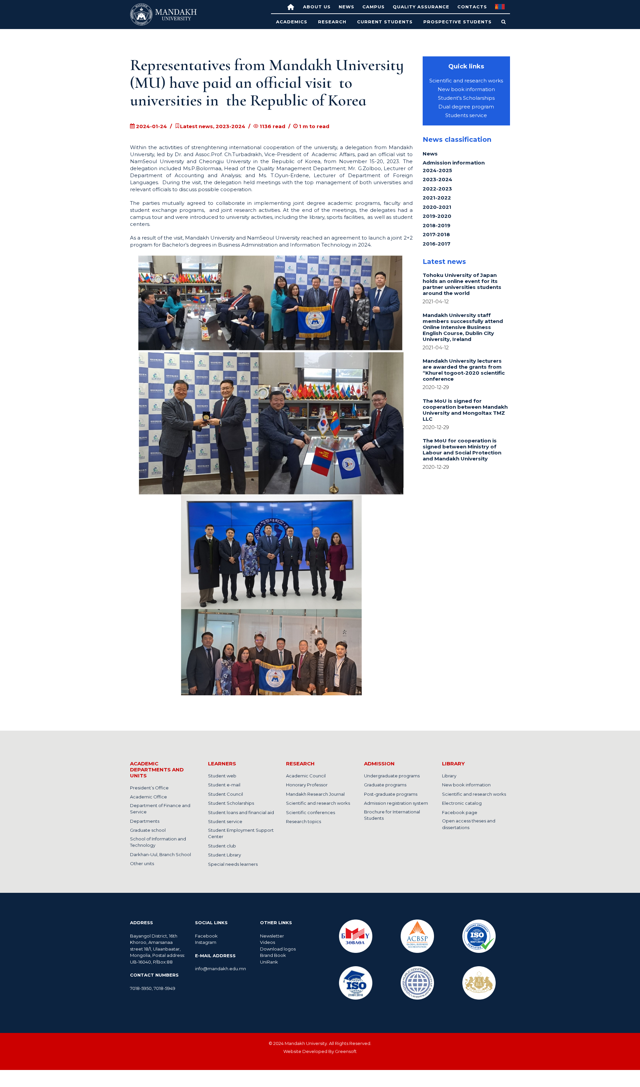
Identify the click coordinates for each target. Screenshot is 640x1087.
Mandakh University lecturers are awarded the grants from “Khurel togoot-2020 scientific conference (464, 370)
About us (317, 6)
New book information (466, 89)
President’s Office (149, 787)
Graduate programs (385, 784)
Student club (222, 845)
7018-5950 (141, 988)
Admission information (454, 162)
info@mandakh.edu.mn (220, 968)
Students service (466, 115)
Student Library (224, 854)
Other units (142, 863)
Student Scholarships (231, 803)
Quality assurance (421, 6)
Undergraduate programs (392, 775)
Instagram (205, 942)
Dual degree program (466, 106)
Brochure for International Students (392, 815)
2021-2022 (437, 198)
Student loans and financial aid (241, 812)
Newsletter (272, 936)
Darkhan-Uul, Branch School (160, 854)
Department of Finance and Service (160, 809)
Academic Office (148, 796)
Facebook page (459, 812)
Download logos (278, 949)
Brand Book (273, 955)
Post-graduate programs (390, 794)
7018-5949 (164, 988)
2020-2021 (437, 207)
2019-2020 (437, 216)
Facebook (206, 936)
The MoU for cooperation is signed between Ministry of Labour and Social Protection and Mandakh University (462, 449)
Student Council (225, 794)
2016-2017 (436, 244)
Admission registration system (396, 803)
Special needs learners (233, 864)
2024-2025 (437, 170)
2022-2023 (437, 189)
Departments (144, 821)
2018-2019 (436, 225)
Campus (373, 6)
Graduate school (148, 830)
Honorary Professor (307, 784)
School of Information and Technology (158, 842)
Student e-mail (224, 784)
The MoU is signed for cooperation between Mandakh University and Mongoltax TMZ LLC (465, 410)
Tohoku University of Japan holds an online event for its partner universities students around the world (462, 284)
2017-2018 (436, 234)
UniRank (269, 962)
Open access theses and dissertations (468, 824)
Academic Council (306, 775)
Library (449, 775)
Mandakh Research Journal (315, 794)
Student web (222, 775)
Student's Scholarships (466, 98)
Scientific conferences (310, 812)
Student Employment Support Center (241, 833)
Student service (225, 821)
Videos (267, 942)
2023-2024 (437, 179)
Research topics (303, 821)
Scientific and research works (466, 80)
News (346, 6)
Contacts (472, 6)
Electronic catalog (462, 803)
